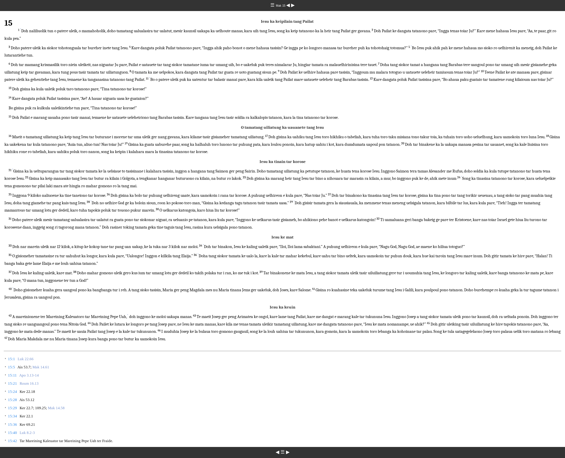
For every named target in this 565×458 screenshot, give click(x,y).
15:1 (11, 359)
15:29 (12, 408)
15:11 (12, 375)
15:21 (12, 383)
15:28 (12, 400)
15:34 (12, 416)
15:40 (12, 433)
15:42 (12, 441)
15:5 (11, 367)
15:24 (12, 392)
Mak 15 (281, 5)
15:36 (12, 424)
